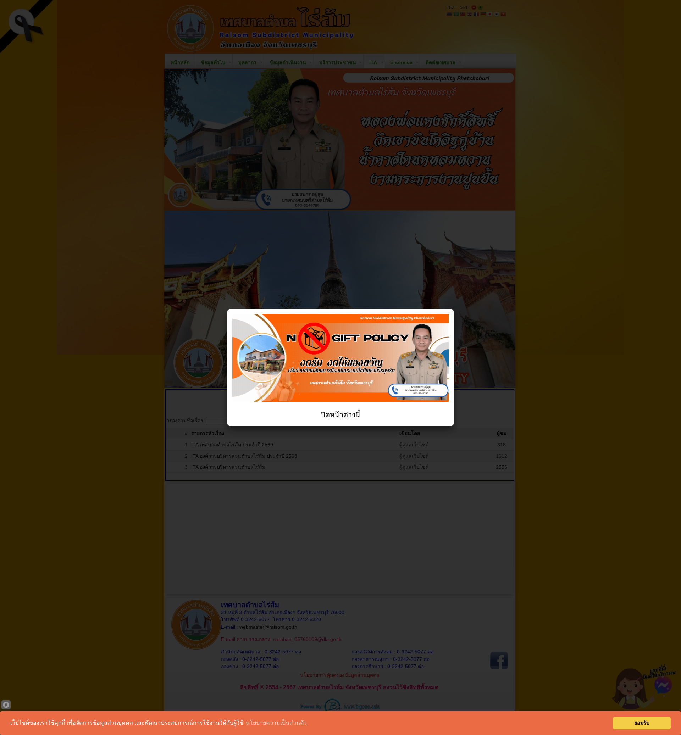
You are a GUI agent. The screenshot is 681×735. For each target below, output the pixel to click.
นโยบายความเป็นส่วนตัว (276, 723)
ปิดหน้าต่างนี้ (340, 415)
